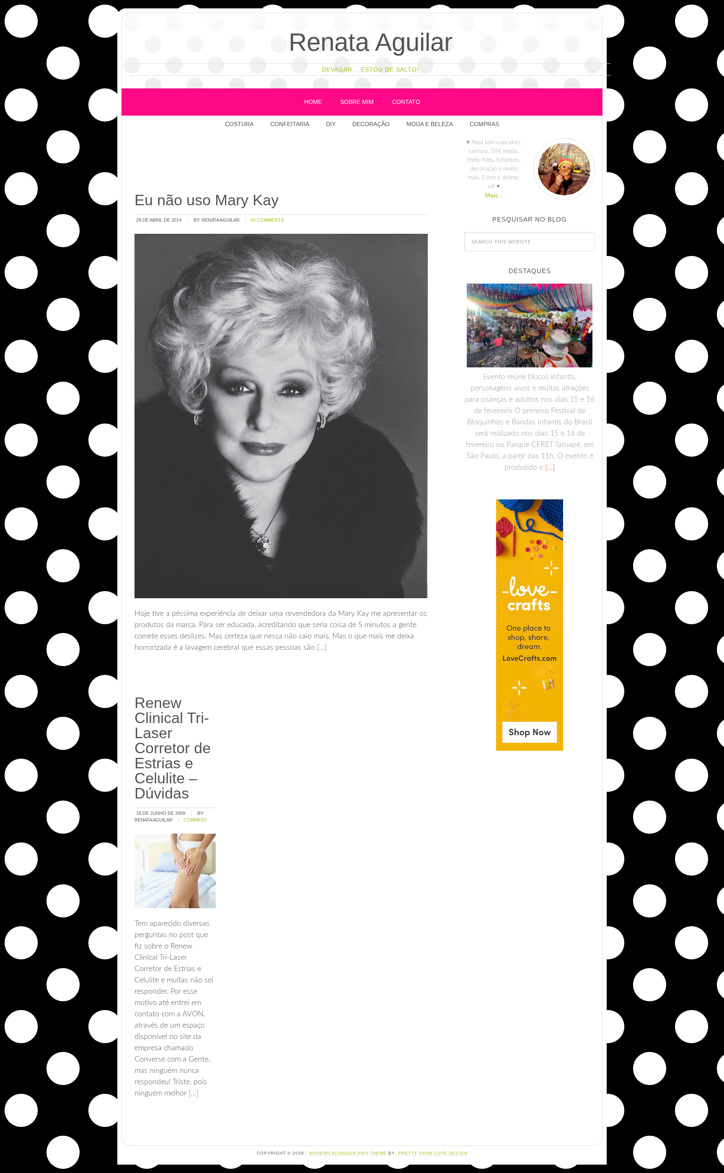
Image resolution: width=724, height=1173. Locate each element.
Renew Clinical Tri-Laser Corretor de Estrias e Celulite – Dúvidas (172, 748)
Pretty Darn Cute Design (433, 1153)
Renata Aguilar (370, 42)
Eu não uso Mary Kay (206, 200)
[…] (320, 647)
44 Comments (267, 219)
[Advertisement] (285, 163)
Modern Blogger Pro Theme (348, 1153)
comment (195, 819)
